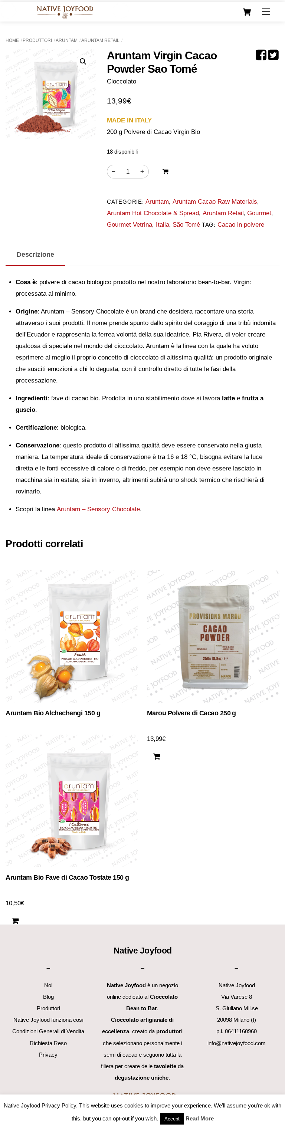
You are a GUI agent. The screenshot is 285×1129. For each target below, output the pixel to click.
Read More (200, 1118)
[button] (83, 61)
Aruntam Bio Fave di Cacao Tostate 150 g (67, 877)
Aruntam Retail (100, 40)
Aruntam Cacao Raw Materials (215, 201)
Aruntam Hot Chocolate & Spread (153, 213)
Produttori (37, 40)
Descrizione (35, 254)
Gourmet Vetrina (129, 224)
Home (12, 40)
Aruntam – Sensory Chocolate (98, 509)
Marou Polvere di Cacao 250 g (191, 713)
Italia (162, 224)
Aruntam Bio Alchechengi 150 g (53, 713)
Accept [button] (172, 1119)
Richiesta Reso (48, 1043)
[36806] (165, 172)
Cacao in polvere (240, 224)
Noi (48, 985)
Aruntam (67, 40)
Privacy (48, 1054)
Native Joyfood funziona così (48, 1020)
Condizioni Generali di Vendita (48, 1031)
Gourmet (259, 213)
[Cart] (246, 12)
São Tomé (186, 224)
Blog (48, 997)
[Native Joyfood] (65, 12)
